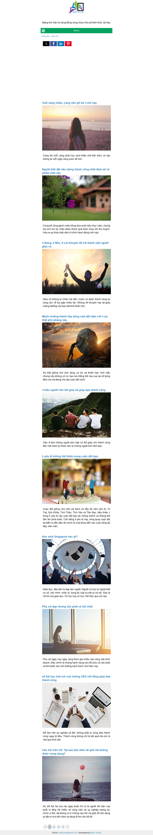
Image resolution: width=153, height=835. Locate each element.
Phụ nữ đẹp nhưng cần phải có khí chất (67, 606)
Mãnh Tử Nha (95, 832)
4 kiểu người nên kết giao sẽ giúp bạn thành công (73, 390)
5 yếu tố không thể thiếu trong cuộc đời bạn (70, 456)
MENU (76, 31)
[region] (76, 74)
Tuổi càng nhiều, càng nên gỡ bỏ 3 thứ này (69, 103)
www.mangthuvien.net (68, 832)
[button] (46, 43)
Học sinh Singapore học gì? (60, 536)
